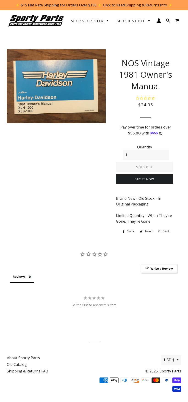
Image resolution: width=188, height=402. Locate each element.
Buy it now (144, 179)
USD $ (169, 359)
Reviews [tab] (19, 276)
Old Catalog (17, 364)
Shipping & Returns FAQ (27, 371)
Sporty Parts (170, 371)
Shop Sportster (88, 21)
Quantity (144, 147)
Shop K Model (131, 21)
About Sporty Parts (23, 357)
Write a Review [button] (161, 268)
